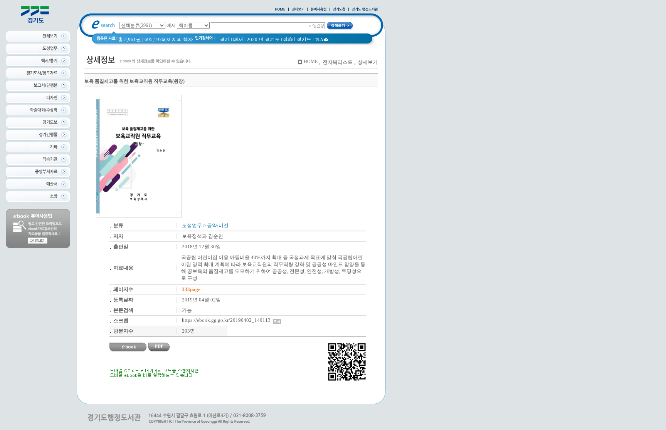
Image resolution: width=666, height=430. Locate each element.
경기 (225, 39)
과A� (321, 40)
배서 (238, 39)
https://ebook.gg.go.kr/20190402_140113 (227, 320)
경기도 (303, 39)
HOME (311, 61)
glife (288, 39)
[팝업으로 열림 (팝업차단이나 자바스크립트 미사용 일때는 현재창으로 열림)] (318, 9)
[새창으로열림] (339, 9)
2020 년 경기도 (263, 39)
